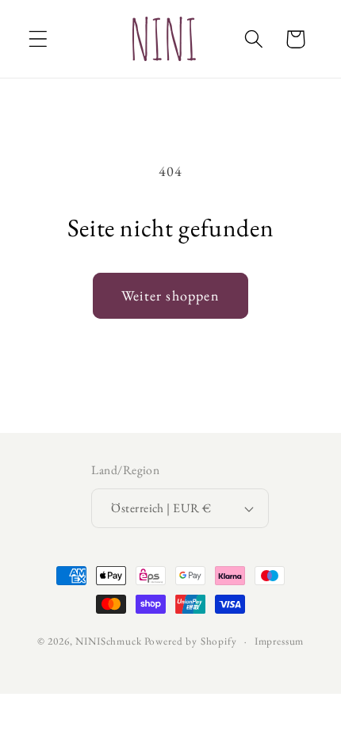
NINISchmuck (108, 641)
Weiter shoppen (170, 295)
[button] (38, 39)
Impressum (280, 641)
